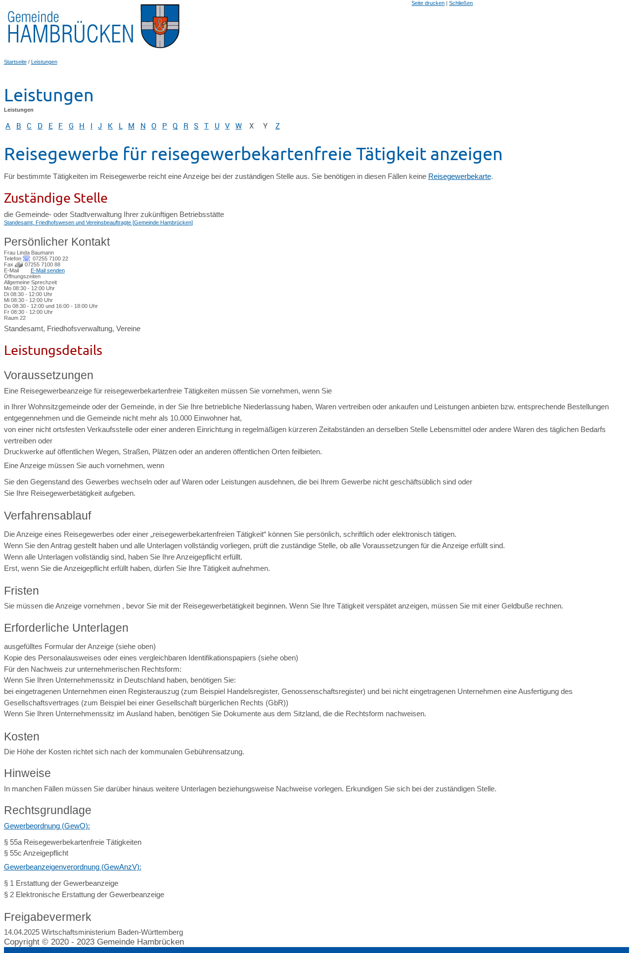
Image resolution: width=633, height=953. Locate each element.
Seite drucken (428, 3)
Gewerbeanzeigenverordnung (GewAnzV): (72, 867)
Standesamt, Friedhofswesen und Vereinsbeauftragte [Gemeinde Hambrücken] (98, 222)
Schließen (461, 3)
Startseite (15, 62)
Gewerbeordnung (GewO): (47, 826)
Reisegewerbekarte (459, 176)
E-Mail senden (48, 270)
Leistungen (44, 62)
